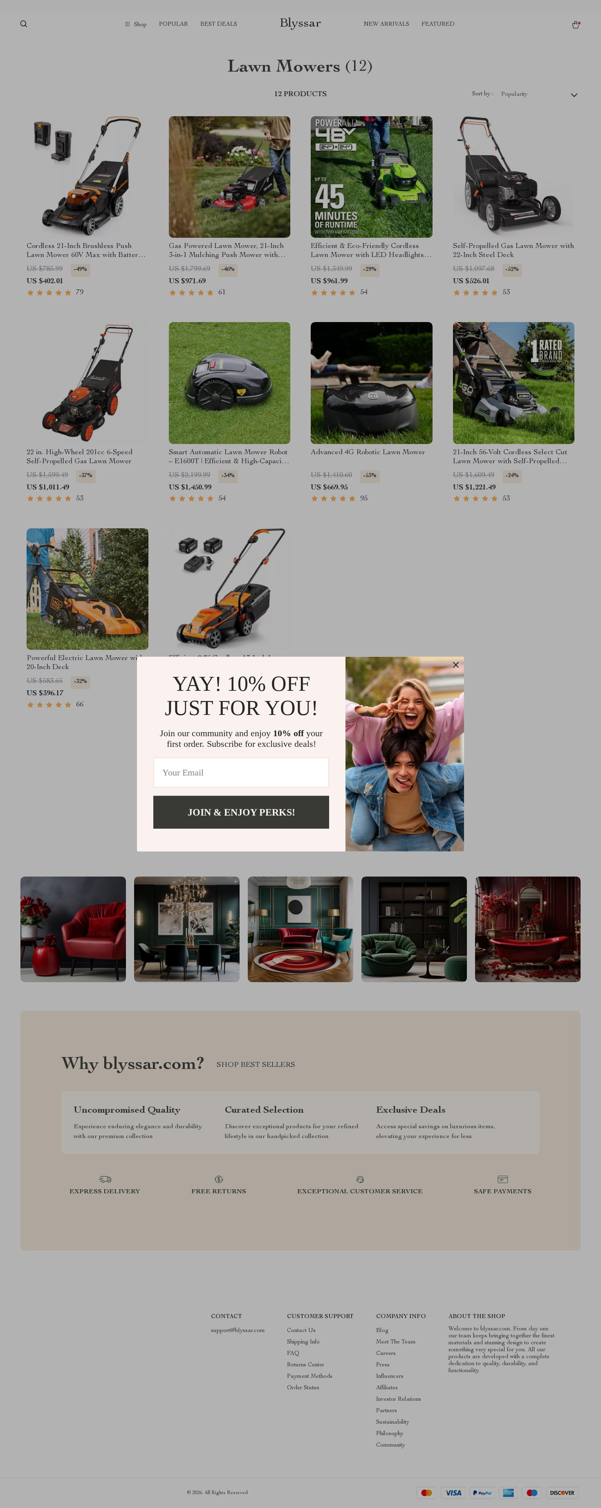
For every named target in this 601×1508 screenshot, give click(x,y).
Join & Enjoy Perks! (241, 812)
